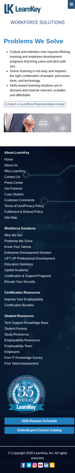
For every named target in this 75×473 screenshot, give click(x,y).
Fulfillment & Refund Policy (23, 211)
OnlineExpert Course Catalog (39, 430)
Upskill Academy (16, 270)
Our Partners (13, 188)
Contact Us (12, 177)
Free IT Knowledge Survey (23, 357)
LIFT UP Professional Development (29, 258)
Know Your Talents (17, 247)
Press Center (13, 182)
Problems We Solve (18, 241)
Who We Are (13, 235)
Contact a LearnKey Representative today (34, 104)
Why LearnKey (14, 171)
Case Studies (14, 194)
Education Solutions (18, 264)
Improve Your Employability (23, 299)
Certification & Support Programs (27, 276)
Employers (12, 352)
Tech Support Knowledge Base (26, 322)
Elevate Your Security (19, 281)
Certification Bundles (19, 305)
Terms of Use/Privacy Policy (24, 206)
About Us (11, 165)
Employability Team (18, 346)
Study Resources (16, 334)
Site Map (10, 217)
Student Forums (15, 328)
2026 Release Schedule (39, 421)
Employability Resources (22, 340)
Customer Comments (19, 200)
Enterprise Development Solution (27, 252)
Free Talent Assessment (21, 363)
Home (8, 159)
